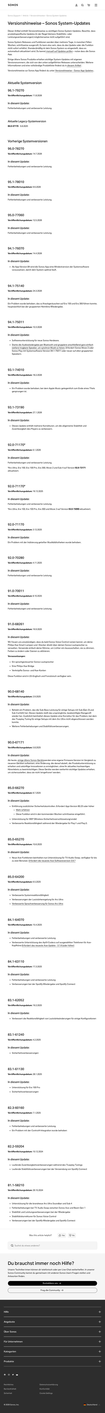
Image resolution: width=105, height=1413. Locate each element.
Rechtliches (8, 1384)
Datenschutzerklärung (49, 1384)
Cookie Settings (46, 1393)
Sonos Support (14, 15)
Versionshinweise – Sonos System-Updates (48, 15)
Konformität (45, 1389)
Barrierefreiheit (10, 1389)
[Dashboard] (13, 5)
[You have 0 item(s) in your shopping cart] (88, 5)
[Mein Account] (76, 5)
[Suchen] (82, 5)
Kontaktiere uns (50, 1283)
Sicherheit (8, 1393)
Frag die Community (50, 1290)
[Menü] (96, 5)
